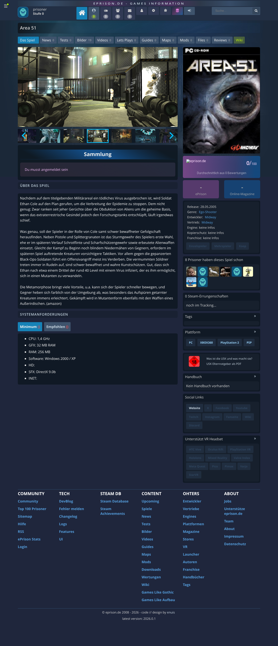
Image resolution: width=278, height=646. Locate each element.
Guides (149, 40)
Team (228, 521)
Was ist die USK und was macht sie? (229, 359)
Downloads (151, 569)
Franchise (191, 569)
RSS (21, 531)
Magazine (191, 531)
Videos (104, 40)
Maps (168, 40)
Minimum (30, 326)
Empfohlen (57, 326)
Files (203, 40)
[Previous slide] (24, 136)
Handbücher (193, 577)
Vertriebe (191, 508)
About (229, 528)
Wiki (239, 40)
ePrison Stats (29, 539)
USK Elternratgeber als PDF (224, 364)
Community (28, 501)
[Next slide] (171, 136)
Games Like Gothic (158, 592)
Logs (63, 524)
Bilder (84, 40)
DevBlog (66, 501)
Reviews (222, 40)
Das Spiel (27, 40)
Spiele (147, 508)
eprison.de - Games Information (139, 3)
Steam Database (114, 501)
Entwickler (192, 501)
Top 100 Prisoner (32, 508)
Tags (186, 584)
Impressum (234, 536)
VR (185, 546)
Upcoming (150, 501)
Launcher (191, 554)
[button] (50, 136)
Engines (189, 516)
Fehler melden (71, 508)
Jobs (227, 501)
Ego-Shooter (208, 212)
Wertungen (151, 577)
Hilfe (22, 524)
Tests (65, 40)
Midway (210, 217)
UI (61, 539)
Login (22, 546)
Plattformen (193, 524)
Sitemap (25, 516)
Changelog (68, 516)
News (48, 40)
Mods (186, 40)
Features (66, 531)
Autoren (190, 562)
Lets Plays (126, 40)
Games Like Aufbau (158, 599)
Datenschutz (235, 544)
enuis (171, 612)
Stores (188, 539)
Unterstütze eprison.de (234, 511)
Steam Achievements (112, 511)
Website (194, 408)
